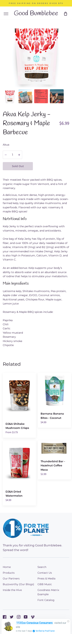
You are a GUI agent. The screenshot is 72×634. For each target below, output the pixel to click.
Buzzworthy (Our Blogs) (18, 584)
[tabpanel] (36, 55)
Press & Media (46, 578)
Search (41, 567)
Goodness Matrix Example (48, 592)
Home (7, 567)
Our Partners (11, 578)
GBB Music (44, 584)
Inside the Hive (12, 590)
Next (68, 64)
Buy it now (51, 166)
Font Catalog (45, 600)
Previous (4, 64)
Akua (6, 144)
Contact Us (44, 572)
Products (9, 572)
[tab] (10, 96)
